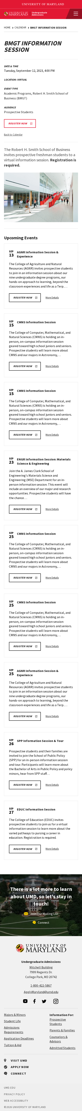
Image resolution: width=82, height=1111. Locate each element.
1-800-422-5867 (41, 985)
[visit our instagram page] (56, 1001)
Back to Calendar (13, 134)
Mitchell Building (41, 967)
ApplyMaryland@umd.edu (41, 992)
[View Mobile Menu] (74, 13)
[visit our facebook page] (34, 1001)
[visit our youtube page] (25, 1001)
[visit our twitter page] (44, 1001)
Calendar (20, 27)
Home (7, 27)
